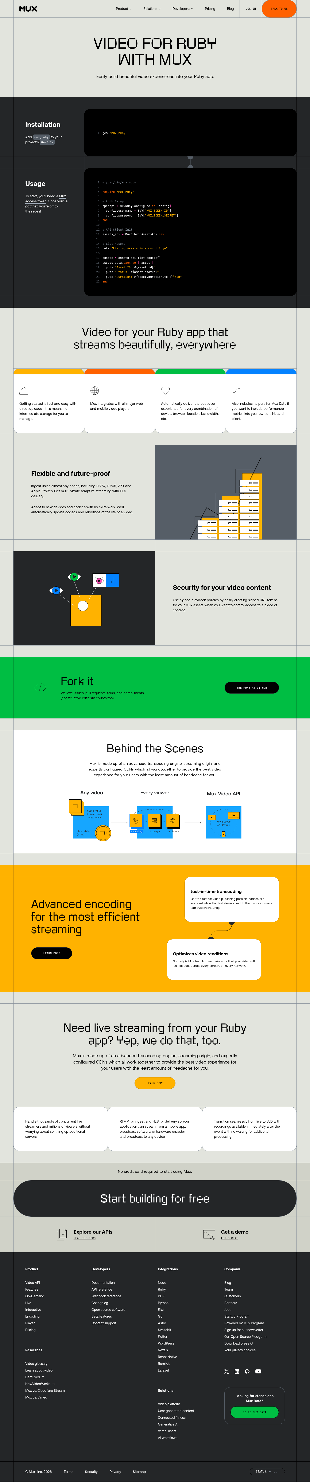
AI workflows (167, 1438)
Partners (230, 1303)
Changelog (100, 1303)
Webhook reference (106, 1296)
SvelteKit (164, 1330)
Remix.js (164, 1363)
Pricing (30, 1330)
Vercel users (167, 1431)
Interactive (33, 1309)
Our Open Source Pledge (243, 1336)
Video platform (169, 1404)
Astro (162, 1323)
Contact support (104, 1323)
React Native (167, 1357)
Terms (68, 1472)
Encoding (32, 1316)
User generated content (176, 1411)
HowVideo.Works (37, 1384)
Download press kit (238, 1343)
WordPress (166, 1343)
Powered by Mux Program (244, 1323)
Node (162, 1282)
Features (31, 1289)
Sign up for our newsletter (243, 1330)
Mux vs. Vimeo (36, 1397)
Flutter (162, 1336)
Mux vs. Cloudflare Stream (45, 1390)
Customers (232, 1296)
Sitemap (139, 1472)
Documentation (103, 1282)
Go (160, 1316)
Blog (227, 1282)
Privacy (115, 1472)
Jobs (227, 1309)
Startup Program (236, 1316)
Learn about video (39, 1370)
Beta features (102, 1316)
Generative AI (168, 1424)
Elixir (161, 1309)
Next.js (163, 1350)
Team (228, 1289)
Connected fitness (172, 1417)
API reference (102, 1289)
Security (91, 1472)
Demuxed (32, 1377)
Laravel (163, 1370)
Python (163, 1303)
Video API (32, 1282)
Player (30, 1323)
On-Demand (34, 1296)
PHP (161, 1296)
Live (28, 1303)
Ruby (162, 1289)
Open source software (108, 1309)
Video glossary (36, 1363)
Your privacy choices (240, 1350)
